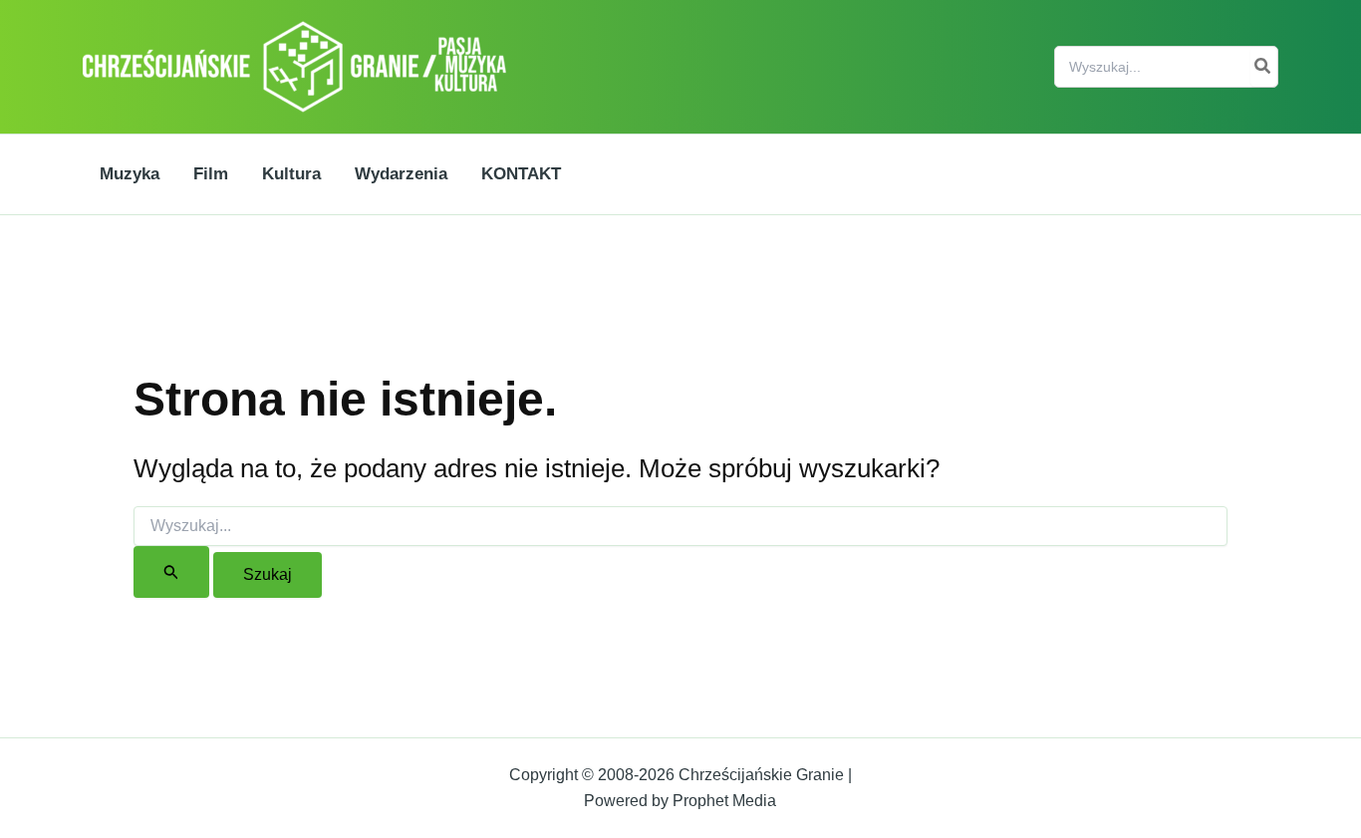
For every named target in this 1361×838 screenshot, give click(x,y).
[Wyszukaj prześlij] (171, 572)
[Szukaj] (1263, 67)
